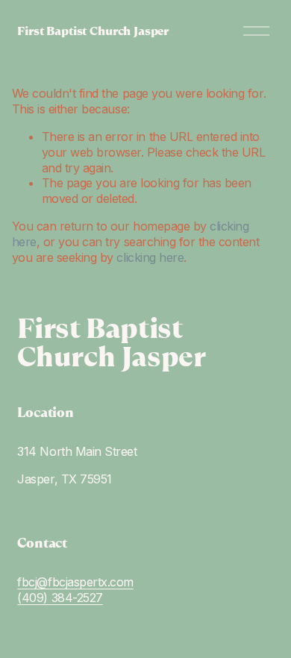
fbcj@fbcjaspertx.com (75, 581)
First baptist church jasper (93, 31)
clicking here (150, 257)
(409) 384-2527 (59, 597)
